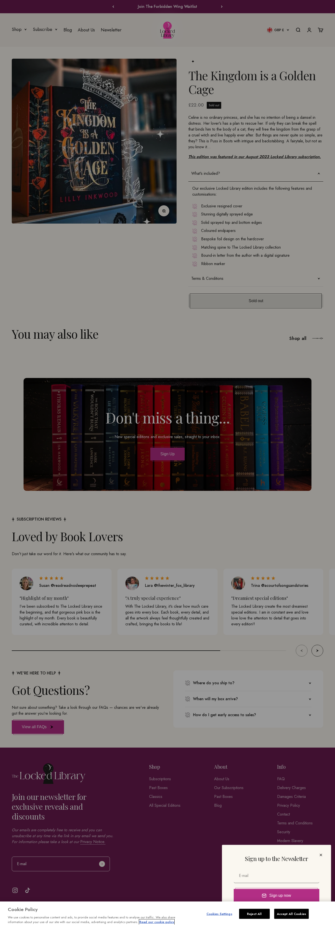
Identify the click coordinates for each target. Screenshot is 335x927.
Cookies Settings (219, 914)
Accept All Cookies (291, 914)
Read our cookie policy (156, 922)
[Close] (321, 855)
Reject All (254, 914)
